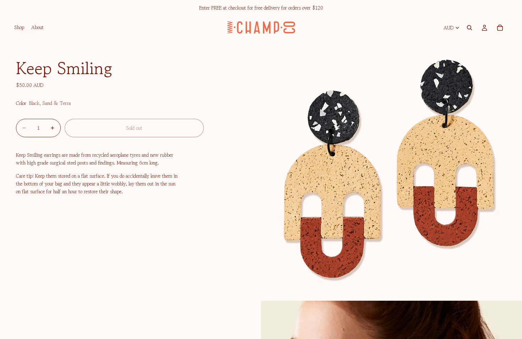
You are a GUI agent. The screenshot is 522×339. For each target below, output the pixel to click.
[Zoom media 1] (391, 170)
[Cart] (500, 27)
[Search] (469, 27)
